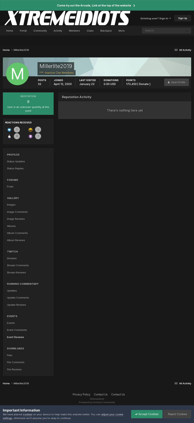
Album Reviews (16, 240)
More (122, 30)
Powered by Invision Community (97, 402)
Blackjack (106, 30)
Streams (12, 258)
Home (9, 30)
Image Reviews (16, 218)
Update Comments (18, 297)
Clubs (90, 30)
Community (40, 30)
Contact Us (101, 394)
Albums (11, 225)
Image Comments (17, 211)
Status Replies (15, 168)
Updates (12, 290)
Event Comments (17, 329)
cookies (27, 414)
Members (74, 30)
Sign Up (182, 18)
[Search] (187, 30)
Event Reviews (15, 337)
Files (9, 355)
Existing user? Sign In (155, 18)
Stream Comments (18, 265)
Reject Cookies (177, 414)
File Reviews (14, 369)
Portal (23, 30)
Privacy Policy (81, 394)
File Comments (15, 362)
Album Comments (17, 232)
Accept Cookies (148, 414)
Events (11, 322)
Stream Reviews (16, 272)
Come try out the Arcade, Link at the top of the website (94, 5)
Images (11, 204)
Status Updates (169, 30)
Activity (58, 30)
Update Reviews (16, 304)
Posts (10, 186)
